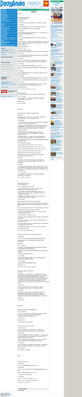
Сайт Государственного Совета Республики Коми (7, 50)
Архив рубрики (21, 390)
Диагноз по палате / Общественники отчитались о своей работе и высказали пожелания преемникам (56, 88)
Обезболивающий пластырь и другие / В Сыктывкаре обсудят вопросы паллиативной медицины (57, 137)
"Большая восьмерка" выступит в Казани (55, 78)
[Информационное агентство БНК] (9, 93)
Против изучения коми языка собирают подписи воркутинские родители (57, 54)
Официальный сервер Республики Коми (8, 53)
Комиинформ (4, 54)
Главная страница (10, 7)
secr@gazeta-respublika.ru (8, 395)
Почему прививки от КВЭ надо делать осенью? (57, 130)
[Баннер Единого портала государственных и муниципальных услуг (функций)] (9, 84)
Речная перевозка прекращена (57, 40)
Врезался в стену (54, 58)
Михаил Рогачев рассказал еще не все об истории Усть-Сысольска (59, 62)
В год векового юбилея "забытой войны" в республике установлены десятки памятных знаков (57, 69)
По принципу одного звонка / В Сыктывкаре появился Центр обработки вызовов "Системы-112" (57, 45)
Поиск (42, 7)
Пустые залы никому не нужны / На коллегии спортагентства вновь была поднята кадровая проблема (57, 106)
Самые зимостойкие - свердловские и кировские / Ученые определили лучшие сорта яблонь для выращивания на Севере (56, 143)
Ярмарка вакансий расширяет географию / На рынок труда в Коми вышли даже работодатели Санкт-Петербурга (57, 26)
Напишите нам (37, 7)
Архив (16, 7)
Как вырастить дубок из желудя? (59, 153)
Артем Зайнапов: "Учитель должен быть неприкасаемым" (59, 94)
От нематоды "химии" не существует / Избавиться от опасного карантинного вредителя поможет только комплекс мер (56, 149)
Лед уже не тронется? (55, 41)
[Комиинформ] (4, 87)
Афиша (52, 159)
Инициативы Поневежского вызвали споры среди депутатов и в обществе (56, 80)
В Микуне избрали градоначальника (54, 36)
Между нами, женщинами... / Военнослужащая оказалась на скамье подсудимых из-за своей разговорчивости (58, 122)
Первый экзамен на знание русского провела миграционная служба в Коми (57, 30)
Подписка (26, 7)
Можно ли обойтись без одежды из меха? (55, 84)
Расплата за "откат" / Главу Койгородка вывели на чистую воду (59, 112)
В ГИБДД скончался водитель (57, 56)
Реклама (31, 7)
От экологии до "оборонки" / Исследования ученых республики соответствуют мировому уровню (56, 50)
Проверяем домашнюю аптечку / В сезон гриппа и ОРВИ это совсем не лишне (57, 127)
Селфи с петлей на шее (55, 59)
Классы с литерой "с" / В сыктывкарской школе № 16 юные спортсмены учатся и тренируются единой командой (57, 100)
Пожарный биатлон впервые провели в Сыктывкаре (59, 74)
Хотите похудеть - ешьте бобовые (59, 133)
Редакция (21, 7)
